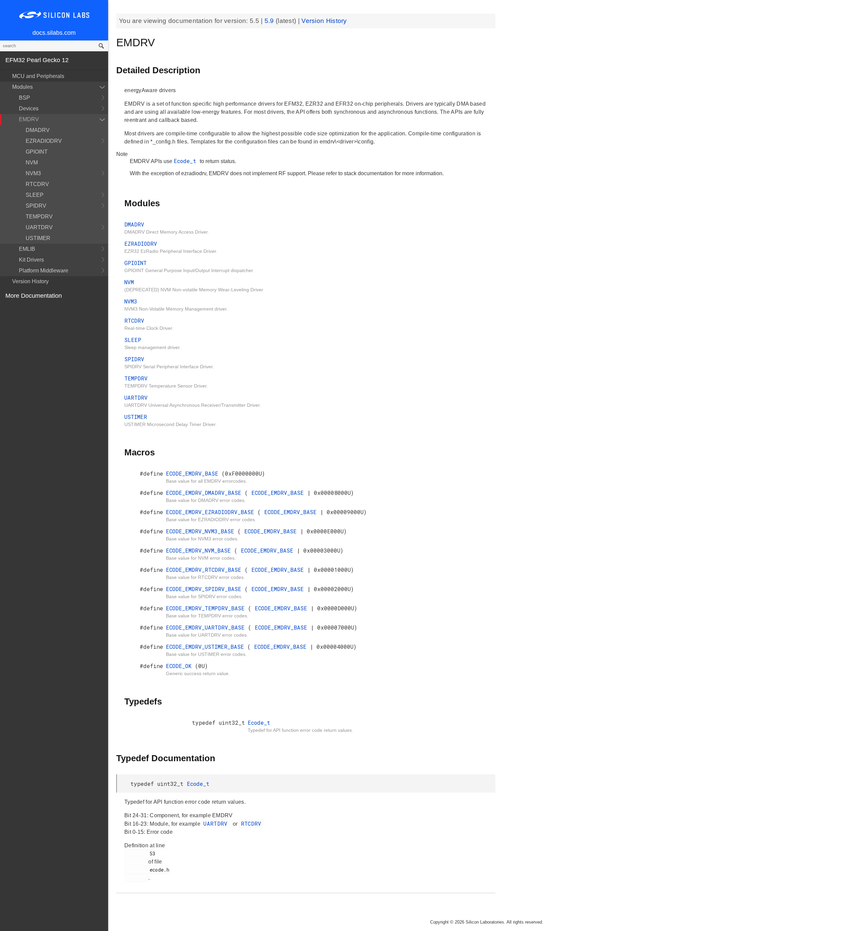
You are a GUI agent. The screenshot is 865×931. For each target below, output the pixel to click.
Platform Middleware (43, 270)
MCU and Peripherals (38, 76)
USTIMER (38, 238)
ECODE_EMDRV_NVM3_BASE (202, 531)
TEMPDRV (39, 216)
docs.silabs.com (54, 32)
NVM (32, 162)
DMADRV (38, 130)
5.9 (270, 20)
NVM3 (33, 173)
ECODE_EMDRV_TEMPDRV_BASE (207, 608)
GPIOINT (37, 152)
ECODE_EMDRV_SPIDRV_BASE (205, 588)
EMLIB (27, 249)
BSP (24, 98)
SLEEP (35, 195)
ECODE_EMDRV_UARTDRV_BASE (207, 627)
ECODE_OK (180, 665)
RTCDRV (37, 184)
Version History (30, 281)
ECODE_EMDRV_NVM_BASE (200, 550)
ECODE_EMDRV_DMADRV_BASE (205, 492)
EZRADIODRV (44, 141)
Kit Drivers (31, 260)
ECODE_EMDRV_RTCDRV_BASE (205, 569)
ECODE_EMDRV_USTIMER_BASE (206, 646)
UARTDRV (39, 227)
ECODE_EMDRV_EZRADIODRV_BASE (211, 511)
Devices (29, 108)
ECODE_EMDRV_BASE (194, 473)
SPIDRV (36, 206)
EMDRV (29, 119)
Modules (22, 87)
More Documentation (33, 295)
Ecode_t (187, 160)
